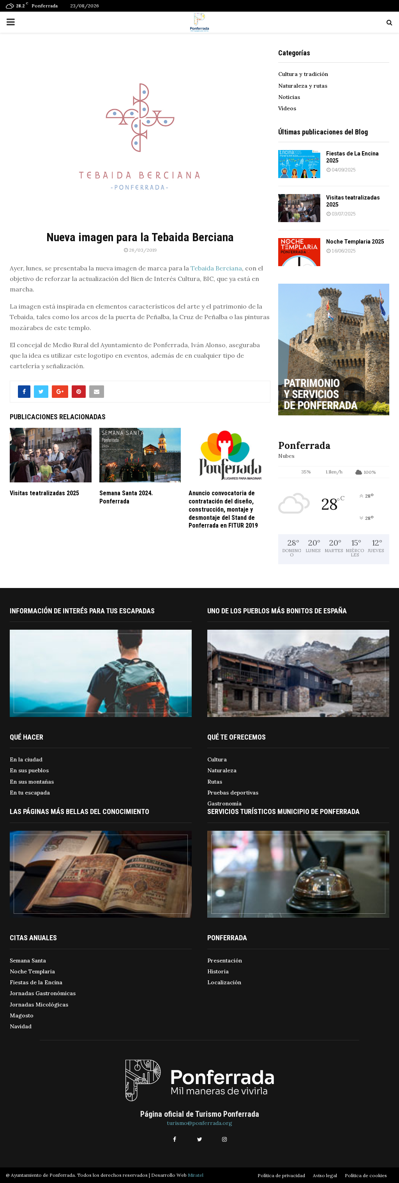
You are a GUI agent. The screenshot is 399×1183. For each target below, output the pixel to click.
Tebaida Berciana (216, 268)
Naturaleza (222, 770)
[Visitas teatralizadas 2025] (299, 208)
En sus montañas (32, 781)
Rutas (214, 781)
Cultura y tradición (303, 74)
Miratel (195, 1175)
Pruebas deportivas (232, 792)
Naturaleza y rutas (302, 85)
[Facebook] (174, 1139)
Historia (218, 971)
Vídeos (287, 108)
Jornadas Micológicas (39, 1004)
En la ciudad (26, 759)
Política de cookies (366, 1175)
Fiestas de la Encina (36, 982)
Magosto (22, 1015)
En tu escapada (30, 792)
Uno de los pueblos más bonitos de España (277, 611)
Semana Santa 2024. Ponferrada (126, 497)
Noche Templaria (32, 971)
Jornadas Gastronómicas (43, 993)
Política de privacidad (281, 1175)
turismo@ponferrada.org (199, 1122)
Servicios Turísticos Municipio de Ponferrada (283, 811)
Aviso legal (325, 1175)
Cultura (217, 759)
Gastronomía (224, 803)
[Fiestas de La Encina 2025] (299, 164)
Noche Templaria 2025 (355, 241)
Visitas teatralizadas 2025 (44, 493)
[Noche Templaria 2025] (299, 252)
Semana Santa (28, 960)
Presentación (224, 960)
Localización (224, 982)
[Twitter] (199, 1139)
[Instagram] (224, 1139)
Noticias (289, 97)
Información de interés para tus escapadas (82, 611)
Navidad (21, 1026)
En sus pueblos (29, 770)
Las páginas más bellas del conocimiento (79, 811)
